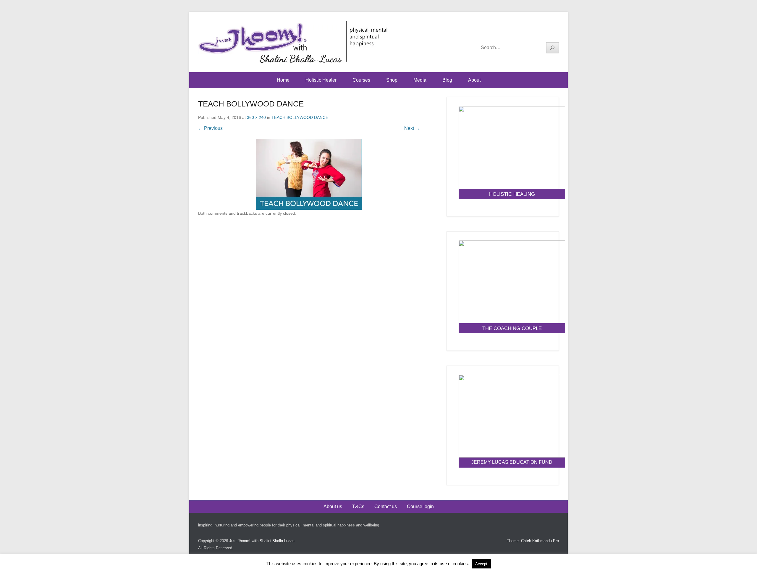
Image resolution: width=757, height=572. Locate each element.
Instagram (554, 33)
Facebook (528, 33)
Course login (420, 506)
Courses (361, 80)
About (474, 80)
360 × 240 (256, 117)
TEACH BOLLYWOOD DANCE (299, 117)
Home (283, 80)
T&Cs (358, 506)
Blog (447, 80)
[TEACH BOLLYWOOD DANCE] (309, 174)
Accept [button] (481, 564)
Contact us (385, 506)
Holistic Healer (321, 80)
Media (419, 80)
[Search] (552, 47)
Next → (412, 128)
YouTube (541, 33)
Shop (391, 80)
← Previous (210, 128)
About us (332, 506)
